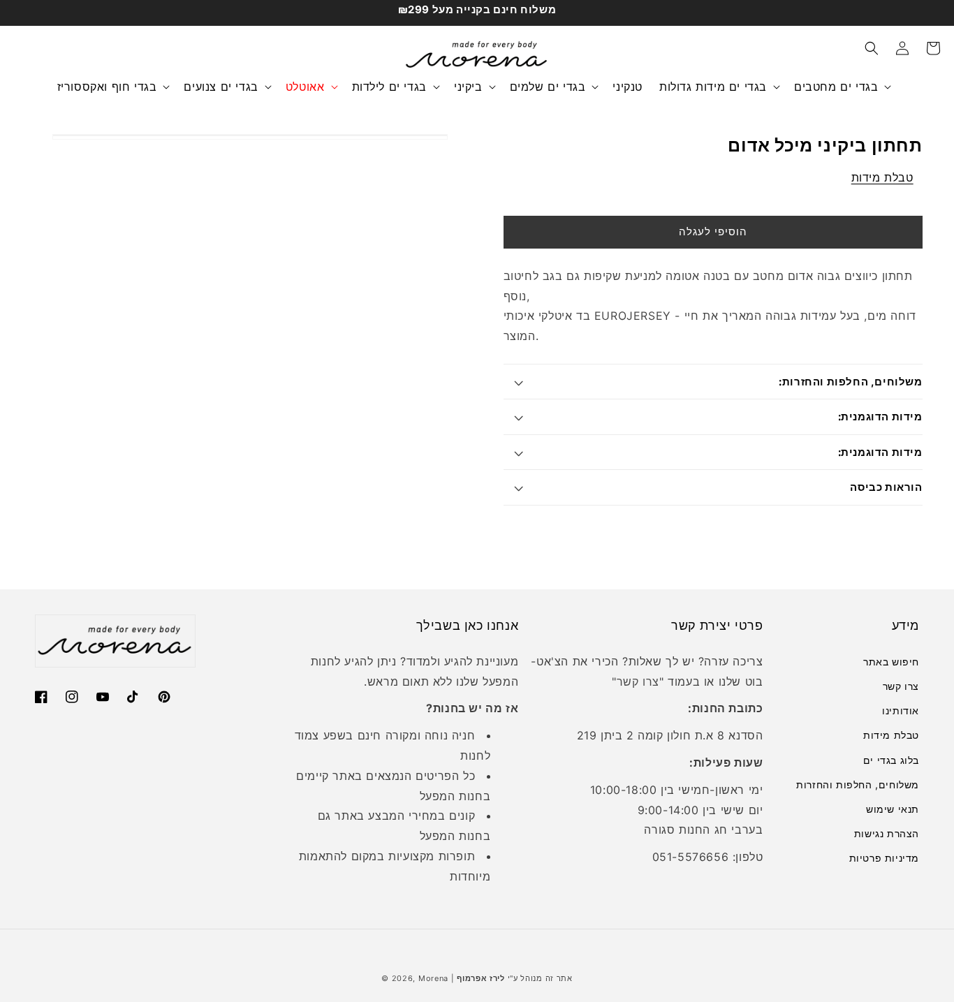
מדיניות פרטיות (884, 858)
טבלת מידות (882, 177)
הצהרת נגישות (886, 833)
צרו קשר (638, 681)
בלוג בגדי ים (891, 760)
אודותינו (900, 710)
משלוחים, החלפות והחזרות (857, 784)
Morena (433, 978)
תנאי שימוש (892, 809)
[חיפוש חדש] (871, 48)
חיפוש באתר (891, 662)
